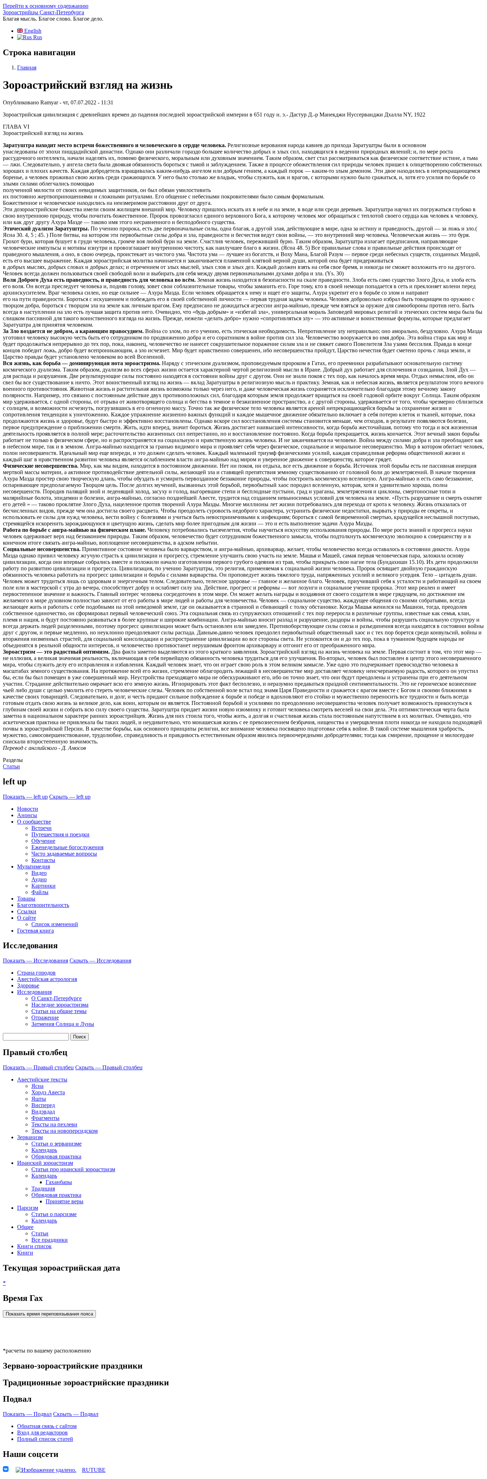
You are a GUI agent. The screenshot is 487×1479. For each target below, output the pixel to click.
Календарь (44, 1150)
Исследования (34, 992)
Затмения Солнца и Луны (62, 1024)
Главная (26, 67)
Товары (26, 899)
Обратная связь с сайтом (47, 1426)
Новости (27, 809)
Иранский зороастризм (45, 1163)
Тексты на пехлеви (54, 1124)
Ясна (37, 1086)
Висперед (43, 1105)
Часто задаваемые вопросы (64, 854)
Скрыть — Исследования (100, 961)
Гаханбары (59, 1182)
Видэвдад (43, 1112)
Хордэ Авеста (48, 1092)
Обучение (43, 841)
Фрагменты (45, 1118)
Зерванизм (30, 1137)
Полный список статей (45, 1439)
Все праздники (49, 1240)
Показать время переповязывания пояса (49, 1314)
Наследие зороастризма (59, 1005)
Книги (25, 1253)
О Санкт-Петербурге (56, 998)
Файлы (39, 892)
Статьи (11, 766)
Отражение (45, 1017)
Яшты (38, 1099)
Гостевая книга (35, 931)
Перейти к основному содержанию (45, 6)
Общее (25, 1227)
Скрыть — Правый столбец (109, 1067)
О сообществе (34, 822)
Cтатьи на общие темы (59, 1011)
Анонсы (27, 815)
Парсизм (27, 1208)
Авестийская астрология (47, 979)
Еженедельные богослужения (67, 847)
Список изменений (54, 924)
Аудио (39, 879)
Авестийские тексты (42, 1079)
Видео (39, 873)
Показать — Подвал (27, 1414)
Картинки (43, 886)
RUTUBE (94, 1470)
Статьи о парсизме (54, 1214)
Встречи (41, 828)
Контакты (43, 860)
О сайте (26, 918)
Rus (37, 37)
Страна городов (36, 973)
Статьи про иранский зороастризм (73, 1169)
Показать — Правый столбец (38, 1067)
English (32, 31)
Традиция (43, 1188)
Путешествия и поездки (60, 834)
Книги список (34, 1246)
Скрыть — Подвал (75, 1414)
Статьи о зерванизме (56, 1144)
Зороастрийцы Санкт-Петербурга (43, 12)
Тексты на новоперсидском (64, 1131)
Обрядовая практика (56, 1156)
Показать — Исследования (35, 961)
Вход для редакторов (42, 1432)
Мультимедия (33, 866)
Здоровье (28, 985)
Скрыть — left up (70, 797)
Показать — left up (25, 797)
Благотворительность (43, 905)
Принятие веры (64, 1201)
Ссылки (26, 911)
